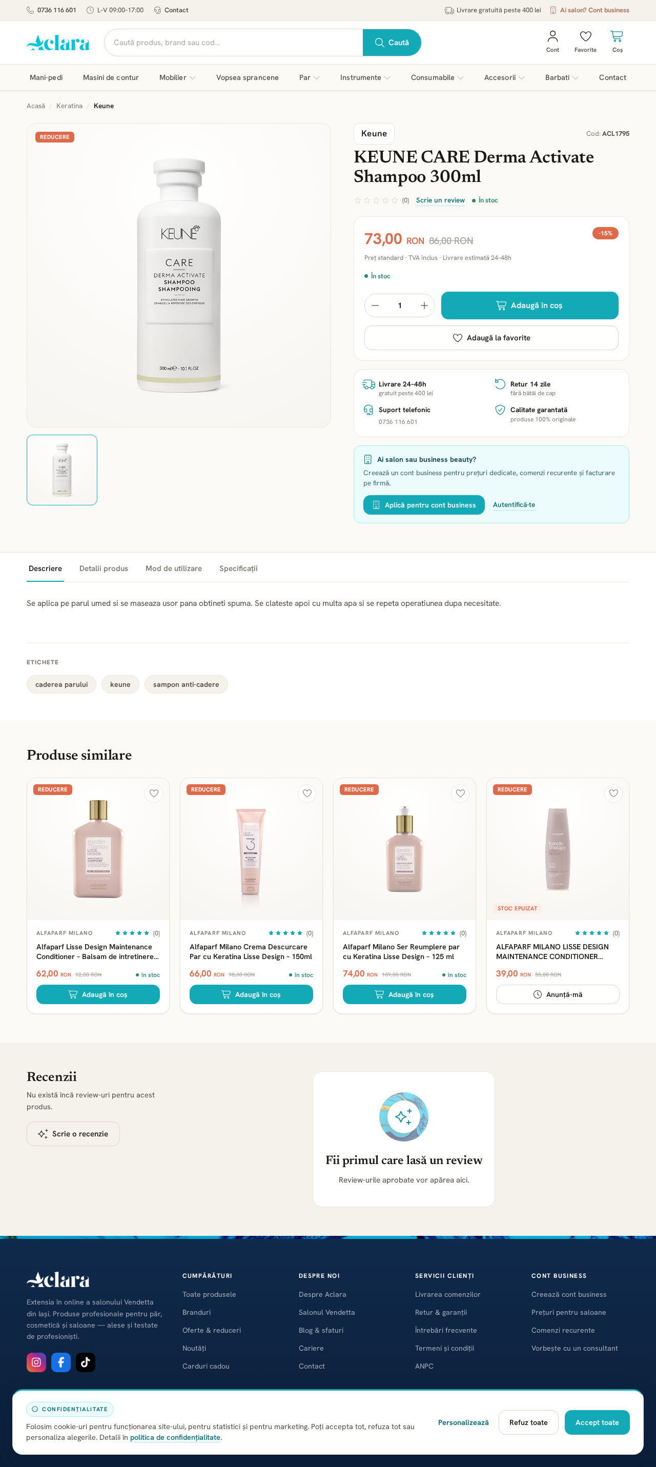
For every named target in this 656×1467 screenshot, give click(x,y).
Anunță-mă (564, 994)
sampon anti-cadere (186, 684)
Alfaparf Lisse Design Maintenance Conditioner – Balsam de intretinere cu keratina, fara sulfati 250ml (95, 951)
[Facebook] (61, 1362)
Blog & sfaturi (321, 1330)
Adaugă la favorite (498, 338)
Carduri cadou (206, 1366)
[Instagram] (36, 1362)
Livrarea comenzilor (448, 1294)
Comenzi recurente (563, 1330)
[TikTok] (85, 1362)
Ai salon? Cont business (594, 10)
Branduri (196, 1312)
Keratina (69, 105)
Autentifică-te (514, 504)
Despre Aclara (322, 1294)
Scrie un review (440, 200)
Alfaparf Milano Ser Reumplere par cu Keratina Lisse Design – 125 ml (401, 951)
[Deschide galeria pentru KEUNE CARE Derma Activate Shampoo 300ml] (179, 275)
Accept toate (597, 1422)
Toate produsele (209, 1294)
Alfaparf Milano (64, 932)
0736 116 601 (56, 10)
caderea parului (61, 684)
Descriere (45, 568)
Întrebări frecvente (446, 1330)
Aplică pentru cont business (430, 505)
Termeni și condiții (444, 1348)
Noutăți (194, 1348)
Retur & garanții (441, 1312)
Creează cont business (569, 1294)
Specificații (238, 568)
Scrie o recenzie (80, 1134)
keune (120, 684)
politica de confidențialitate (175, 1437)
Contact (177, 10)
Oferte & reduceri (211, 1330)
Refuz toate (528, 1422)
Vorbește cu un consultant (574, 1348)
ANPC (424, 1366)
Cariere (311, 1348)
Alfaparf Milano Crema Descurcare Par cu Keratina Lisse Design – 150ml (251, 951)
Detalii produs (103, 568)
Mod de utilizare (174, 568)
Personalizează (463, 1422)
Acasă (36, 105)
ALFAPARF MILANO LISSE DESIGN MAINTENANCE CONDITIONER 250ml (552, 951)
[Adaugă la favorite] (154, 793)
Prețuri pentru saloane (568, 1312)
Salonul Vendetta (327, 1312)
